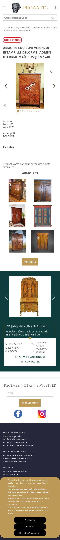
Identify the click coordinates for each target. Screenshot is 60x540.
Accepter (30, 519)
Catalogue (16, 27)
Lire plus (8, 147)
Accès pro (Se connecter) (15, 442)
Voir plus (30, 262)
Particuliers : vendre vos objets (19, 445)
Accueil (7, 27)
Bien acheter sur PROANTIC (17, 458)
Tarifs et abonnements (14, 439)
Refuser (30, 526)
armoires (30, 173)
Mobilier (27, 27)
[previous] (7, 297)
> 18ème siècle (23, 30)
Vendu (30, 85)
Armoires (46, 27)
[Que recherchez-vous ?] (53, 17)
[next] (52, 297)
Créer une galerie (12, 436)
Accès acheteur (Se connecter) (18, 455)
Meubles (36, 27)
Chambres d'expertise (14, 461)
